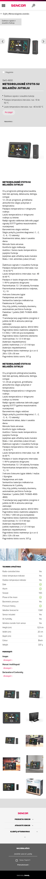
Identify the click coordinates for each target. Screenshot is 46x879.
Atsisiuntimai (8, 121)
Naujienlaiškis (23, 848)
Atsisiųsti (7, 660)
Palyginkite (9, 72)
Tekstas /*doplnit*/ (24, 860)
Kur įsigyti (9, 112)
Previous (2, 41)
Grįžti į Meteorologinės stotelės (16, 14)
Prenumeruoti (22, 865)
